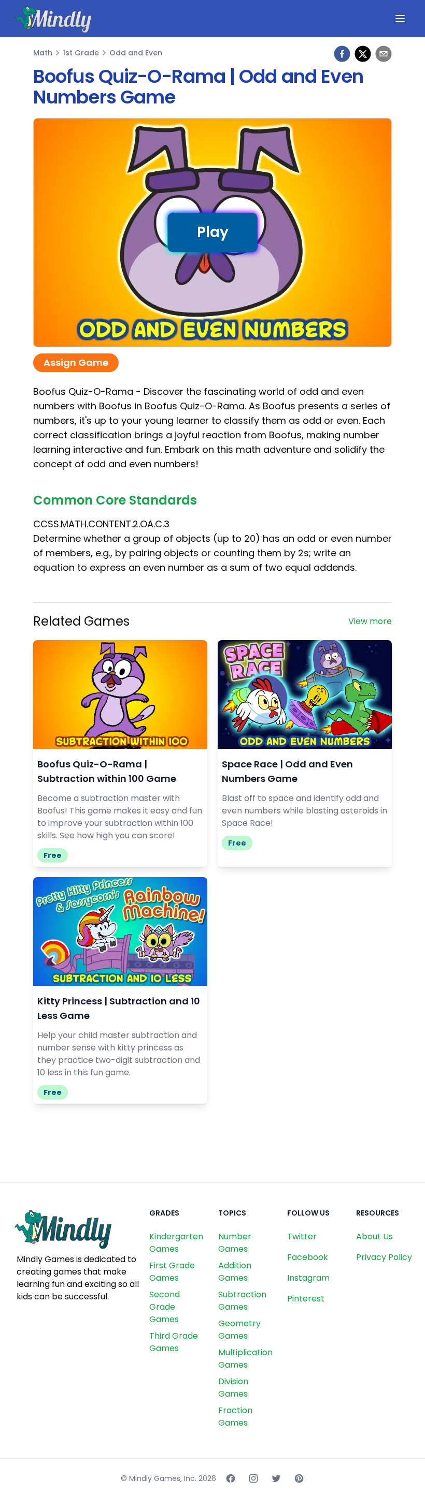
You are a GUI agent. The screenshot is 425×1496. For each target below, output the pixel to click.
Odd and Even (135, 53)
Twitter (302, 1236)
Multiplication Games (245, 1358)
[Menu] (400, 18)
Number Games (234, 1243)
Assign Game (76, 362)
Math (42, 53)
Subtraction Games (242, 1300)
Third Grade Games (173, 1342)
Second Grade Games (164, 1306)
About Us (374, 1236)
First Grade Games (172, 1272)
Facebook (307, 1257)
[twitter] (363, 54)
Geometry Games (239, 1329)
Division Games (233, 1387)
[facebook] (342, 54)
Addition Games (234, 1272)
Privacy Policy (384, 1257)
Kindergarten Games (176, 1243)
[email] (383, 54)
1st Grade (81, 53)
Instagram (308, 1278)
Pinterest (305, 1299)
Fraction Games (235, 1416)
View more (370, 621)
